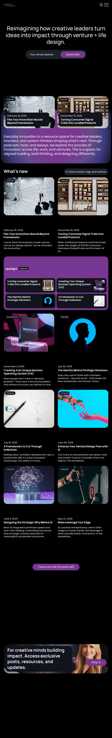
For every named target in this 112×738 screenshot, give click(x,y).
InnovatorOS (12, 317)
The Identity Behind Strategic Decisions (83, 370)
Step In (96, 662)
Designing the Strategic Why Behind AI (28, 522)
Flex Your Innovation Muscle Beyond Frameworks (25, 121)
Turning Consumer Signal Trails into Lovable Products (78, 121)
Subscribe (72, 54)
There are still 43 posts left (56, 567)
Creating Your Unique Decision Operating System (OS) (23, 372)
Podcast (10, 99)
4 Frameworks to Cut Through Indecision (23, 448)
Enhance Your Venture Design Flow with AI (83, 448)
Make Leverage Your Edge (74, 522)
